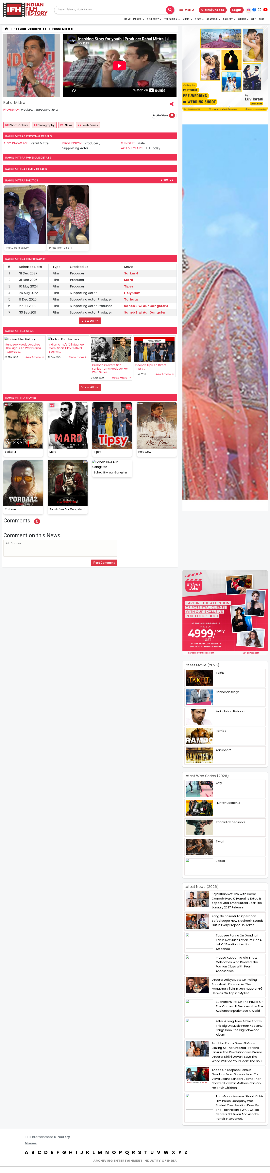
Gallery (228, 19)
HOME (127, 19)
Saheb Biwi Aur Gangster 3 (146, 306)
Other (242, 19)
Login (236, 10)
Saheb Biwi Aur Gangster (145, 312)
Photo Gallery (18, 125)
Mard (128, 280)
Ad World (212, 19)
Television (170, 19)
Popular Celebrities (29, 29)
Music (186, 19)
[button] (186, 10)
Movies (137, 19)
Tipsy (128, 286)
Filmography (46, 125)
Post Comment (104, 562)
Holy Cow (132, 293)
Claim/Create (212, 10)
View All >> (90, 321)
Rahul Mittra (62, 29)
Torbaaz (131, 299)
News (198, 19)
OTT (253, 19)
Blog (261, 19)
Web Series (90, 125)
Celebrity (153, 19)
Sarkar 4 (131, 273)
